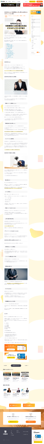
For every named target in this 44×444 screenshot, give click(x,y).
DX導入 (24, 15)
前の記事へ (5, 365)
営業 (32, 31)
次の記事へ (26, 365)
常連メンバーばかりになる (10, 50)
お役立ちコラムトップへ (16, 365)
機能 (6, 1)
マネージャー (10, 15)
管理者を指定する (9, 55)
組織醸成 (32, 48)
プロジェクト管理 (33, 43)
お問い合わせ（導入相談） (25, 431)
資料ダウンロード (39, 1)
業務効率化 (33, 37)
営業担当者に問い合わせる (32, 1)
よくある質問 (18, 1)
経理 (32, 34)
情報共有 (21, 15)
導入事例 (9, 1)
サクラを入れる (9, 56)
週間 (37, 52)
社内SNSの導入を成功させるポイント (10, 53)
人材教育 (32, 45)
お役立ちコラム (13, 1)
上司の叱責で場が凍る (9, 51)
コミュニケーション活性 (15, 15)
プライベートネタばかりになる (9, 52)
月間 (39, 52)
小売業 (32, 25)
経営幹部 (6, 15)
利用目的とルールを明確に (10, 54)
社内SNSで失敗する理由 (9, 48)
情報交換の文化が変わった (10, 46)
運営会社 (26, 1)
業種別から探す (33, 22)
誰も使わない (8, 49)
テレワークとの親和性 (9, 47)
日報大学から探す (33, 19)
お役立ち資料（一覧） (26, 434)
